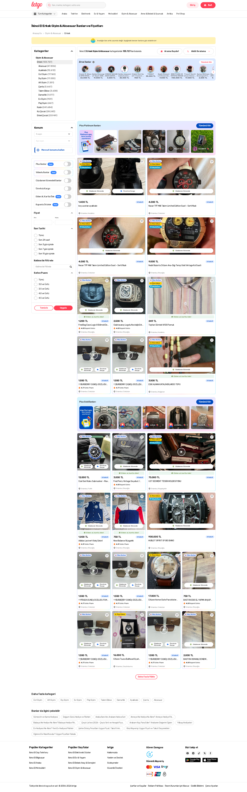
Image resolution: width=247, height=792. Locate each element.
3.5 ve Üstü (44, 289)
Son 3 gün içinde (46, 244)
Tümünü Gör (206, 62)
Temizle (44, 308)
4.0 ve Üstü (44, 293)
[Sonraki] (213, 72)
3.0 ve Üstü (44, 284)
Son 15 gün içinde (46, 253)
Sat (210, 5)
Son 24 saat (44, 240)
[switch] (67, 164)
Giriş (192, 5)
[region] (146, 72)
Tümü (41, 235)
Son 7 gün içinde (46, 249)
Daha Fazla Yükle (146, 677)
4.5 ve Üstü (44, 298)
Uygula (63, 308)
